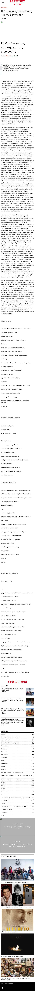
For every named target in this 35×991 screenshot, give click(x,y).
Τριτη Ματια (4, 812)
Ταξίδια (3, 803)
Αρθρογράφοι (4, 754)
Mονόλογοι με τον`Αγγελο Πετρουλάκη (11, 737)
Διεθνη (2, 760)
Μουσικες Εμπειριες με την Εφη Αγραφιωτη (12, 772)
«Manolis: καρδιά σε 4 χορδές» (9, 931)
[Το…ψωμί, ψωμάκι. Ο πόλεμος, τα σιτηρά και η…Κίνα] (17, 826)
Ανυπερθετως (4, 748)
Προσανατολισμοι (5, 791)
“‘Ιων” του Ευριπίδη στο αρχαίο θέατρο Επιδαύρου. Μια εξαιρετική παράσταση (12, 699)
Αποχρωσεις (4, 751)
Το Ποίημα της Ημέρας (6, 809)
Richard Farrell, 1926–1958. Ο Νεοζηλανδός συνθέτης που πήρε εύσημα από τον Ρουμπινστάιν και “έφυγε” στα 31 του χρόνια (12, 721)
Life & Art (3, 734)
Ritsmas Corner (5, 746)
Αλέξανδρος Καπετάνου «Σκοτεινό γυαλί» (12, 956)
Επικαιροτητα (4, 763)
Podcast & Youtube (5, 740)
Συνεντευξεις (4, 800)
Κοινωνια (3, 769)
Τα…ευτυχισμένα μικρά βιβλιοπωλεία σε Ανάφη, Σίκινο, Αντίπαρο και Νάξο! (15, 979)
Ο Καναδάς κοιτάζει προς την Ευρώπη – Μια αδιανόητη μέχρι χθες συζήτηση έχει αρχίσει (12, 710)
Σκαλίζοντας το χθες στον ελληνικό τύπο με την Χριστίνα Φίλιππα (17, 797)
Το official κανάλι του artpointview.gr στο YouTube (13, 806)
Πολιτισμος (4, 7)
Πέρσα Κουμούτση (11, 56)
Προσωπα (3, 794)
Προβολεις (3, 788)
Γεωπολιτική (4, 757)
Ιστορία (3, 766)
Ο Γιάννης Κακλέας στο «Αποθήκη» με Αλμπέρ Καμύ (12, 689)
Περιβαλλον (4, 783)
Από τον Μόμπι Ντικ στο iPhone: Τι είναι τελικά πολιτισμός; (17, 907)
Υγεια (2, 815)
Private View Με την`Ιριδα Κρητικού (10, 743)
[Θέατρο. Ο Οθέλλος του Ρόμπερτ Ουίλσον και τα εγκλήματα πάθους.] (17, 844)
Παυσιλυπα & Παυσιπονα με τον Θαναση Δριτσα (13, 780)
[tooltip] (9, 682)
